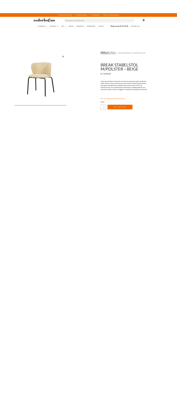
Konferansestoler (138, 53)
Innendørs (113, 53)
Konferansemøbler (124, 53)
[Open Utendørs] (57, 26)
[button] (63, 56)
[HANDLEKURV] (142, 20)
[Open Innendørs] (46, 26)
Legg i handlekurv (120, 107)
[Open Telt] (65, 26)
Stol (113, 54)
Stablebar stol (106, 54)
